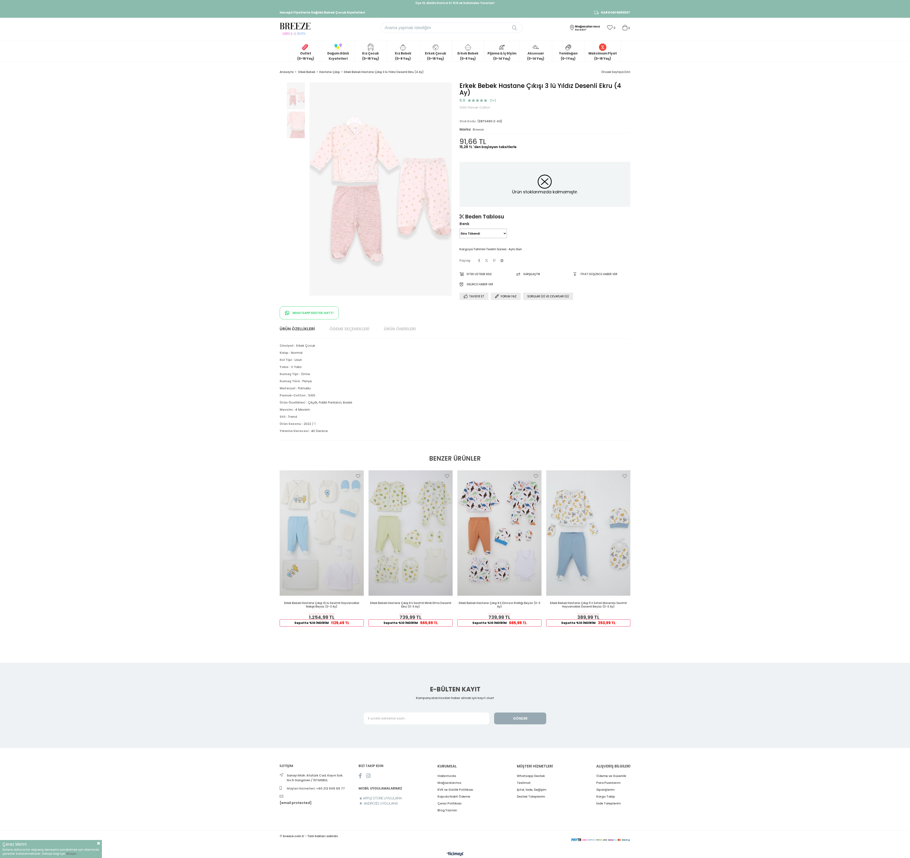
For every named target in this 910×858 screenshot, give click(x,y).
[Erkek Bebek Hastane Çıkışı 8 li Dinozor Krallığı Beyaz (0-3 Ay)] (499, 533)
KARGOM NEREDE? (615, 12)
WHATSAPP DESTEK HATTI (312, 313)
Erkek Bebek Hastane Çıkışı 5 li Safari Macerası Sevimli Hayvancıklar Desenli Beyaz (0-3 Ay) (588, 604)
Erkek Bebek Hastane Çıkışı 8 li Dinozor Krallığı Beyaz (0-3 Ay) (499, 604)
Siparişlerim (605, 789)
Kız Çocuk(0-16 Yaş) (370, 56)
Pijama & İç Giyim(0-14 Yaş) (501, 56)
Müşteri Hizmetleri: (316, 788)
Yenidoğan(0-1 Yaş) (568, 56)
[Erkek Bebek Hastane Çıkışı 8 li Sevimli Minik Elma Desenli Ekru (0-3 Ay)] (411, 533)
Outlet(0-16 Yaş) (305, 56)
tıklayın (71, 853)
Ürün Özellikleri (297, 329)
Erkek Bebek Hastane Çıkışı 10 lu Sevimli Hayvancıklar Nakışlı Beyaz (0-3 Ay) (321, 604)
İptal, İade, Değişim (531, 789)
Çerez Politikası (449, 803)
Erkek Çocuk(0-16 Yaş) (435, 56)
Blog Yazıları (447, 810)
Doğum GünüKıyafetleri (338, 56)
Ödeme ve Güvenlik (611, 776)
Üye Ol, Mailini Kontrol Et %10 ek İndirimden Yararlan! (455, 3)
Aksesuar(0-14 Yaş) (535, 56)
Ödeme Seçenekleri (349, 329)
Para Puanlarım (608, 783)
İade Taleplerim (608, 803)
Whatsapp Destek (531, 776)
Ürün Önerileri (400, 329)
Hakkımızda (446, 776)
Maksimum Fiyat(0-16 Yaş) (602, 56)
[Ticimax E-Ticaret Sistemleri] (455, 854)
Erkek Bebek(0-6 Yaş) (467, 56)
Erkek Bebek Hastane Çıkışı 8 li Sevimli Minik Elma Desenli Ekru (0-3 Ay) (410, 604)
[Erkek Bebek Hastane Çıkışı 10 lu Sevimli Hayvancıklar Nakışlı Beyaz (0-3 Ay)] (322, 533)
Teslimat (524, 783)
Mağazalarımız (449, 783)
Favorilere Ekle (358, 476)
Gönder (520, 718)
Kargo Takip (605, 796)
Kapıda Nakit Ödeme (453, 796)
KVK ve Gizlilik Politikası (455, 789)
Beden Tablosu (484, 216)
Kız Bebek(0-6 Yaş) (403, 56)
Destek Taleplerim (531, 796)
